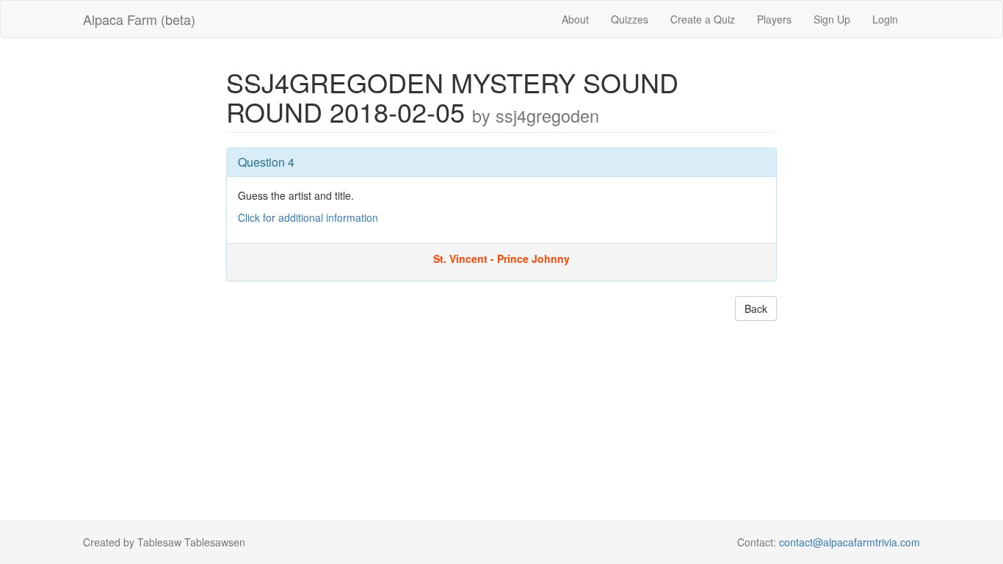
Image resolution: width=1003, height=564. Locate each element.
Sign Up (832, 19)
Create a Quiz (702, 19)
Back (756, 308)
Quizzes (629, 19)
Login (885, 19)
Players (774, 19)
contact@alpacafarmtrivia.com (849, 542)
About (575, 19)
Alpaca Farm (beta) (139, 19)
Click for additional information (308, 217)
